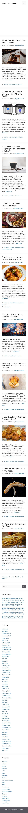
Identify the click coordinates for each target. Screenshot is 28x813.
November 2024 (6, 649)
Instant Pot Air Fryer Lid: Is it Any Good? (13, 470)
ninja (3, 784)
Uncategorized (6, 800)
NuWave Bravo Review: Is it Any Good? (13, 525)
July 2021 (4, 711)
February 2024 (6, 665)
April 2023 (5, 686)
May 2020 (5, 736)
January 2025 (6, 645)
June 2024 (5, 661)
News (3, 782)
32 (23, 577)
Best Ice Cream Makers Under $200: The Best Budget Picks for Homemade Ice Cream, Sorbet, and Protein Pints (13, 604)
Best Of (11, 84)
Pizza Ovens (5, 787)
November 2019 (6, 743)
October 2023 (6, 672)
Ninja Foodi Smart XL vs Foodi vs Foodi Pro (12, 315)
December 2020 (6, 723)
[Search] (24, 586)
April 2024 (5, 663)
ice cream (4, 775)
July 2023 (4, 679)
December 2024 (6, 647)
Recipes (4, 794)
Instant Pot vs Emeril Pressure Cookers (11, 204)
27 (18, 577)
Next (4, 578)
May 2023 (5, 684)
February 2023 (6, 691)
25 (13, 577)
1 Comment (7, 307)
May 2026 (5, 631)
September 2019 (6, 746)
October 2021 (5, 709)
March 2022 (5, 704)
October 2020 (6, 725)
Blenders (4, 768)
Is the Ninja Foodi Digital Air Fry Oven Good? (14, 418)
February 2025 (6, 642)
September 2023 (6, 675)
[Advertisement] (14, 21)
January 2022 (6, 707)
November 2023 (6, 670)
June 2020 (5, 734)
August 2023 (5, 677)
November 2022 (6, 693)
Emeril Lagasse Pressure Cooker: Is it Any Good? (12, 258)
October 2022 (6, 695)
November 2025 (6, 636)
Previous (5, 577)
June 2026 (5, 629)
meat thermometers (7, 780)
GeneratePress (14, 811)
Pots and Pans (6, 789)
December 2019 (6, 741)
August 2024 (5, 656)
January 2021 (5, 720)
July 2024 (4, 659)
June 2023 (5, 681)
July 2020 (4, 732)
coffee (15, 84)
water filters (5, 803)
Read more (9, 80)
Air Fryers (6, 247)
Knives (4, 777)
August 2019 (5, 748)
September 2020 (6, 727)
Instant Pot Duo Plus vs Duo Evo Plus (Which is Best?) (12, 94)
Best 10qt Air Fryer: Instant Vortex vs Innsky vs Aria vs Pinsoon (13, 365)
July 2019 (4, 750)
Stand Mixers (5, 798)
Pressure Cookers (18, 137)
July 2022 (4, 700)
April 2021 (4, 716)
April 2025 (5, 640)
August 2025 (5, 638)
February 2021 (6, 718)
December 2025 (6, 633)
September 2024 (6, 654)
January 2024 (6, 668)
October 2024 (6, 652)
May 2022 (4, 702)
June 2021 (5, 714)
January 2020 (6, 739)
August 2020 (5, 730)
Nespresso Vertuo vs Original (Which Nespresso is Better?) (13, 149)
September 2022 (6, 697)
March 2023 (5, 688)
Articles (6, 84)
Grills (14, 356)
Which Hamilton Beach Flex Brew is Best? (14, 41)
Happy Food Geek (9, 3)
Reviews (20, 84)
